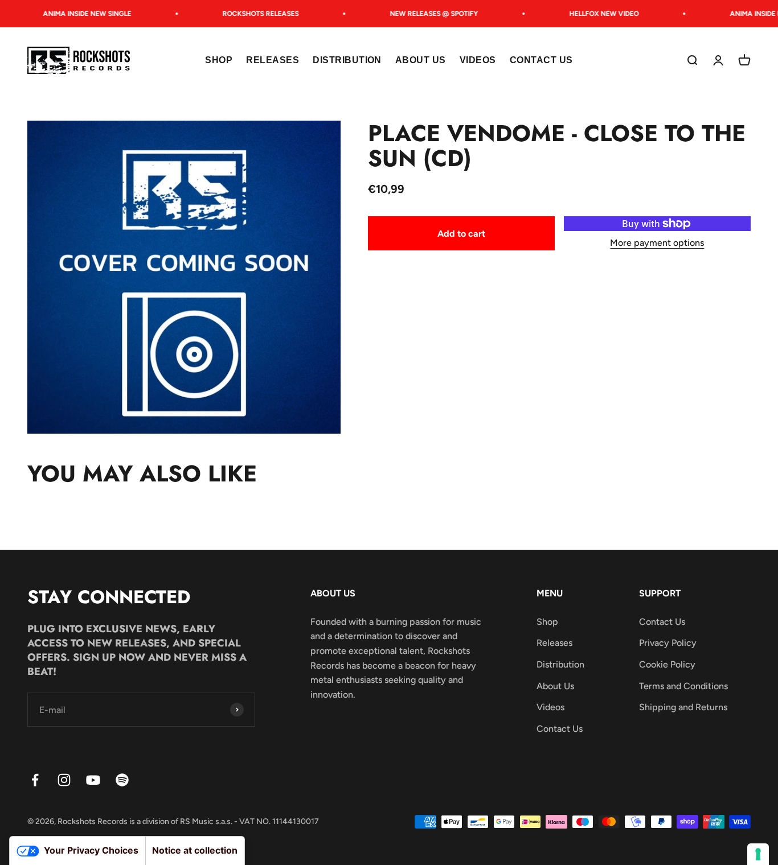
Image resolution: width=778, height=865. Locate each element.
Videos (478, 60)
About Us (420, 60)
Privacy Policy (668, 642)
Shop (218, 60)
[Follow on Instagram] (64, 780)
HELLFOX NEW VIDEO (597, 14)
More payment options (657, 242)
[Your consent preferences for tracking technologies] (758, 854)
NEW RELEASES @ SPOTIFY (427, 14)
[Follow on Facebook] (35, 780)
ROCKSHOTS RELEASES (254, 14)
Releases (272, 60)
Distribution (347, 60)
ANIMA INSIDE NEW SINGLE (80, 14)
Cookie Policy (667, 664)
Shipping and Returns (683, 707)
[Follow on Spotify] (122, 780)
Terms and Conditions (683, 686)
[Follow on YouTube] (93, 780)
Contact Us (541, 60)
